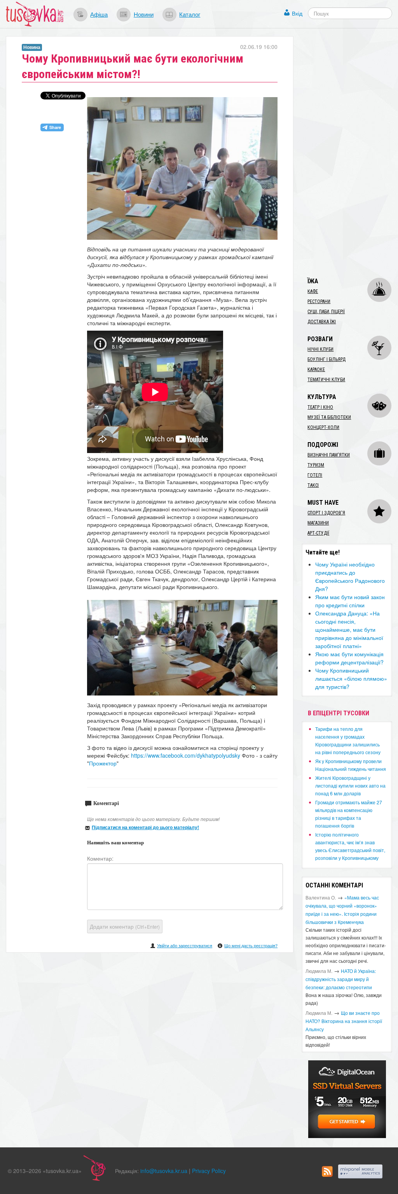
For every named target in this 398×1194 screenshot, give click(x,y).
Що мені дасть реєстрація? (251, 945)
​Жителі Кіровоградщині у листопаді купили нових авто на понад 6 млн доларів (350, 785)
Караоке (316, 369)
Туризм (315, 465)
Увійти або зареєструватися (184, 945)
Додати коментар (125, 926)
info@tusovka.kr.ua (163, 1171)
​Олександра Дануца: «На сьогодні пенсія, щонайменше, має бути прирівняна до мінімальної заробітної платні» (349, 629)
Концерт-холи (323, 427)
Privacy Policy (209, 1171)
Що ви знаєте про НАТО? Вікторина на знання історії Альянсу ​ (343, 1020)
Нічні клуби (320, 349)
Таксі (313, 485)
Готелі (314, 475)
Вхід (297, 13)
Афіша (99, 14)
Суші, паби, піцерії (326, 311)
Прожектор (103, 763)
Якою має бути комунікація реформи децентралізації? (349, 658)
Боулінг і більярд (326, 359)
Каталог (189, 14)
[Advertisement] (350, 152)
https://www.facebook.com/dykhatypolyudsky (185, 755)
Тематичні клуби (326, 379)
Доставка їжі (321, 321)
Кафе (312, 291)
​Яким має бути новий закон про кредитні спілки (350, 601)
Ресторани (318, 301)
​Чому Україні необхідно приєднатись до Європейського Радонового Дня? (350, 576)
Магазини (318, 523)
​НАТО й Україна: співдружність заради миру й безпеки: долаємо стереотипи (340, 978)
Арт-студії (318, 533)
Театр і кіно (320, 407)
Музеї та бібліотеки (329, 417)
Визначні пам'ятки (328, 455)
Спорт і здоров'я (326, 513)
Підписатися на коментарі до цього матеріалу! (145, 827)
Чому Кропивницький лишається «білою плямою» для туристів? (351, 678)
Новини (144, 14)
